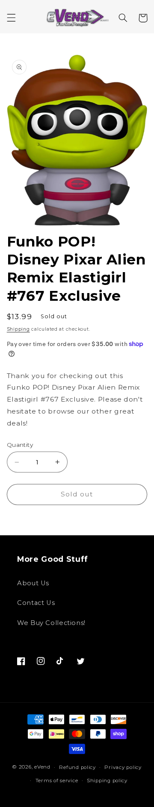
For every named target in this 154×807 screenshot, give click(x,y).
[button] (11, 18)
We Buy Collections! (51, 623)
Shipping (18, 329)
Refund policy (77, 767)
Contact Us (36, 603)
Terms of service (57, 781)
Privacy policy (122, 767)
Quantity (20, 444)
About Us (33, 583)
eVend (42, 767)
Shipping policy (107, 781)
